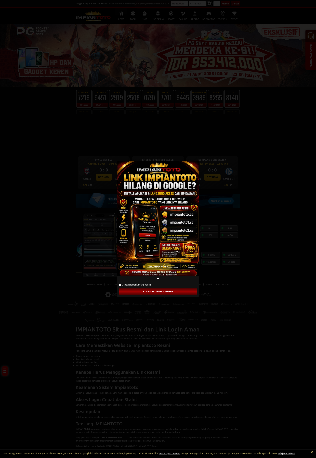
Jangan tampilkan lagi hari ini (136, 284)
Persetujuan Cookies (169, 453)
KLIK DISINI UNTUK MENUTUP (158, 291)
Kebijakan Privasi (286, 453)
